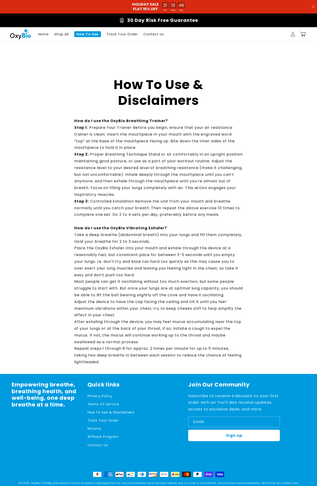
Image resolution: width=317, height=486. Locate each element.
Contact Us (97, 445)
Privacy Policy (99, 396)
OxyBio (35, 483)
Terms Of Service (103, 404)
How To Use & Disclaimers (110, 412)
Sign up (234, 435)
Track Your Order (103, 420)
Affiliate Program (103, 436)
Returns (94, 428)
